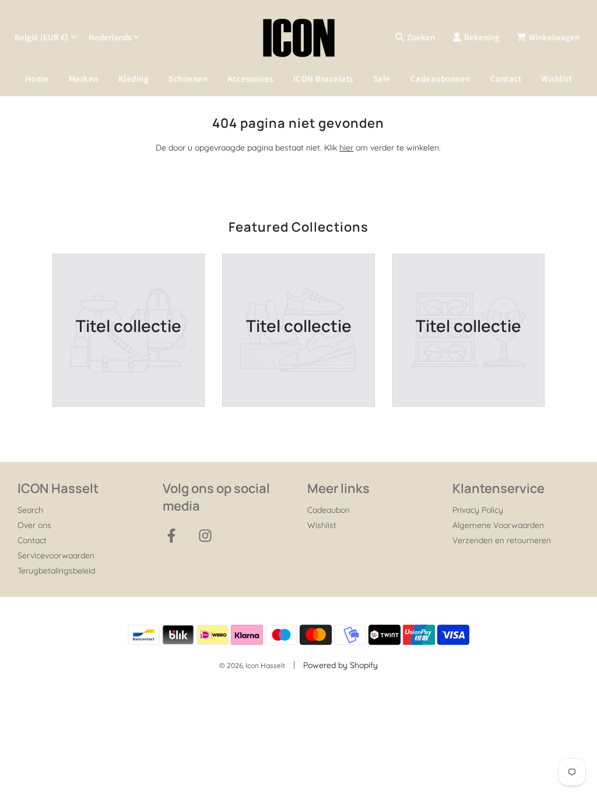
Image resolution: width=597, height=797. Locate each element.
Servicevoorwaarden (55, 555)
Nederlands (110, 37)
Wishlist (556, 78)
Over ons (34, 525)
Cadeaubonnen (440, 78)
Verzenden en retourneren (501, 540)
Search (30, 510)
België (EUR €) (41, 37)
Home (37, 78)
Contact (506, 78)
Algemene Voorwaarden (498, 525)
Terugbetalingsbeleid (56, 570)
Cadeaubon (328, 510)
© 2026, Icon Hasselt (252, 665)
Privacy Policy (477, 510)
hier (346, 147)
